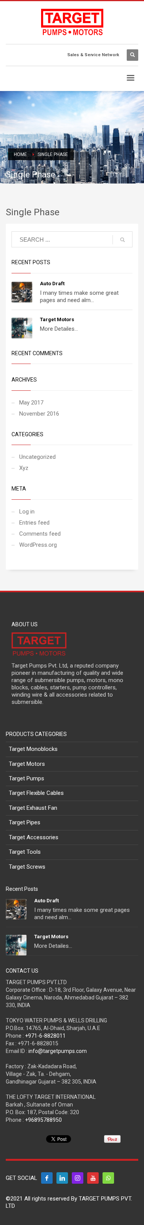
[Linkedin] (62, 1178)
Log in (27, 511)
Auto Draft (52, 283)
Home (20, 154)
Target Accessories (33, 837)
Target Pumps (26, 778)
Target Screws (27, 866)
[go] (122, 240)
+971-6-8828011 (45, 1036)
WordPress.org (38, 544)
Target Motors (57, 319)
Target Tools (25, 851)
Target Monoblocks (33, 749)
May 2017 (31, 402)
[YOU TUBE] (93, 1178)
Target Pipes (24, 822)
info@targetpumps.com (57, 1051)
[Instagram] (77, 1178)
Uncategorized (37, 456)
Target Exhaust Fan (33, 807)
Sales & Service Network (93, 54)
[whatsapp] (108, 1178)
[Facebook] (47, 1178)
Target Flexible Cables (36, 793)
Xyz (23, 468)
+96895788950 (43, 1120)
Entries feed (34, 522)
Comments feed (40, 533)
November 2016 (39, 413)
